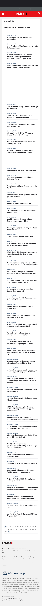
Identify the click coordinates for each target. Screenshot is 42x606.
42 (35, 526)
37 (23, 526)
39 (28, 526)
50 (26, 529)
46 (16, 529)
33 (13, 526)
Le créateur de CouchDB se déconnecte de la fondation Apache (22, 299)
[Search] (39, 14)
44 (11, 529)
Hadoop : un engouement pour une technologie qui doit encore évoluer (20, 497)
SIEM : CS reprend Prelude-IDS (19, 203)
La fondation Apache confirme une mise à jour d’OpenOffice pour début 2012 (22, 371)
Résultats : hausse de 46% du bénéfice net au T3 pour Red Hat (22, 436)
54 (35, 529)
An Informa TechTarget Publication (20, 9)
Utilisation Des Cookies (30, 550)
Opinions (20, 563)
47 (18, 529)
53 (33, 529)
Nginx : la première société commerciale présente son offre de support (22, 66)
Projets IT (4, 565)
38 (25, 526)
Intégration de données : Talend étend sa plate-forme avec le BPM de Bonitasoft (22, 489)
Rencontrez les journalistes (9, 550)
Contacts (19, 550)
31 (8, 526)
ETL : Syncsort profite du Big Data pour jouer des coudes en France (22, 281)
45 (13, 529)
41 (33, 526)
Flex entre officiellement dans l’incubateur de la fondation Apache (20, 334)
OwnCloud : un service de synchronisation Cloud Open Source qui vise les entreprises (22, 446)
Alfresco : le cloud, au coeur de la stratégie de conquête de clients (20, 151)
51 (28, 529)
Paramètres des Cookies (20, 601)
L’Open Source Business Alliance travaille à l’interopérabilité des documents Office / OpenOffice (19, 57)
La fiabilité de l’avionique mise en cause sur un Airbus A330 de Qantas (22, 427)
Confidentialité (6, 601)
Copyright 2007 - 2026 (9, 599)
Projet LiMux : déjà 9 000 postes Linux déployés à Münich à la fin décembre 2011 (21, 352)
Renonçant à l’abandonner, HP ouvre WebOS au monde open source (20, 471)
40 (30, 526)
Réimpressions (6, 552)
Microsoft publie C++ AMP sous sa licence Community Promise (20, 134)
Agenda (4, 559)
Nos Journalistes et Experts (15, 559)
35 (18, 526)
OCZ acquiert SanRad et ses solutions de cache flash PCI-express (21, 244)
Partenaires (24, 557)
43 (8, 529)
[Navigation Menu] (3, 14)
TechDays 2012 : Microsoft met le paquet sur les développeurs (19, 116)
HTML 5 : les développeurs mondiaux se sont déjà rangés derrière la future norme (22, 254)
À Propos (4, 548)
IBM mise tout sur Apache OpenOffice (21, 170)
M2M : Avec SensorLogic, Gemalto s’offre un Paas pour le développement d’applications (21, 409)
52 (30, 529)
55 (6, 531)
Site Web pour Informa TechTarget (11, 557)
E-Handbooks (5, 563)
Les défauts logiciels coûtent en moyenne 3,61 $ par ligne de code (20, 343)
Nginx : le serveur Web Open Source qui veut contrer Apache (22, 316)
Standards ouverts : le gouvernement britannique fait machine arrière (21, 362)
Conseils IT (13, 563)
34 (15, 526)
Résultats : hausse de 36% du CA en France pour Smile (21, 143)
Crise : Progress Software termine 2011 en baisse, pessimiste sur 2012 (22, 325)
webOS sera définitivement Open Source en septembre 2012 (19, 220)
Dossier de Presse (28, 559)
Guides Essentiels (28, 563)
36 (20, 526)
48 (21, 529)
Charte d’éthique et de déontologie (17, 548)
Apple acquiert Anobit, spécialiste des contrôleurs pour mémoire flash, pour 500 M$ (21, 381)
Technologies (32, 557)
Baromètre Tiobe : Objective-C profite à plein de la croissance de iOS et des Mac (22, 264)
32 (10, 526)
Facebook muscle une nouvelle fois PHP (22, 463)
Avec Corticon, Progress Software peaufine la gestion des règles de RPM (21, 273)
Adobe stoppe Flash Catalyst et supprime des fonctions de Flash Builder (22, 419)
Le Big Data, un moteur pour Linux (20, 237)
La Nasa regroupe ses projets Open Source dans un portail (20, 290)
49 (23, 529)
